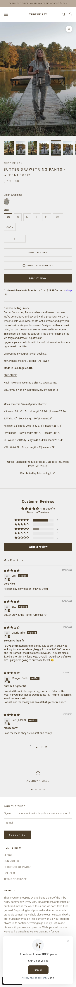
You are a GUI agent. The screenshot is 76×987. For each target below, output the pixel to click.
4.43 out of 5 (47, 508)
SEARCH (8, 854)
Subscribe (17, 834)
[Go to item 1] (9, 148)
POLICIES (9, 873)
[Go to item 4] (44, 148)
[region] (38, 776)
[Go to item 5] (56, 148)
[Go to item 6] (68, 148)
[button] (22, 520)
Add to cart (38, 252)
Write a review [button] (38, 547)
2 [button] (36, 746)
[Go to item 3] (32, 148)
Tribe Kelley (13, 163)
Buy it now (38, 278)
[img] (12, 570)
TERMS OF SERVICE (15, 879)
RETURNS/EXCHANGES (17, 867)
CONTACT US (11, 860)
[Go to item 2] (20, 148)
